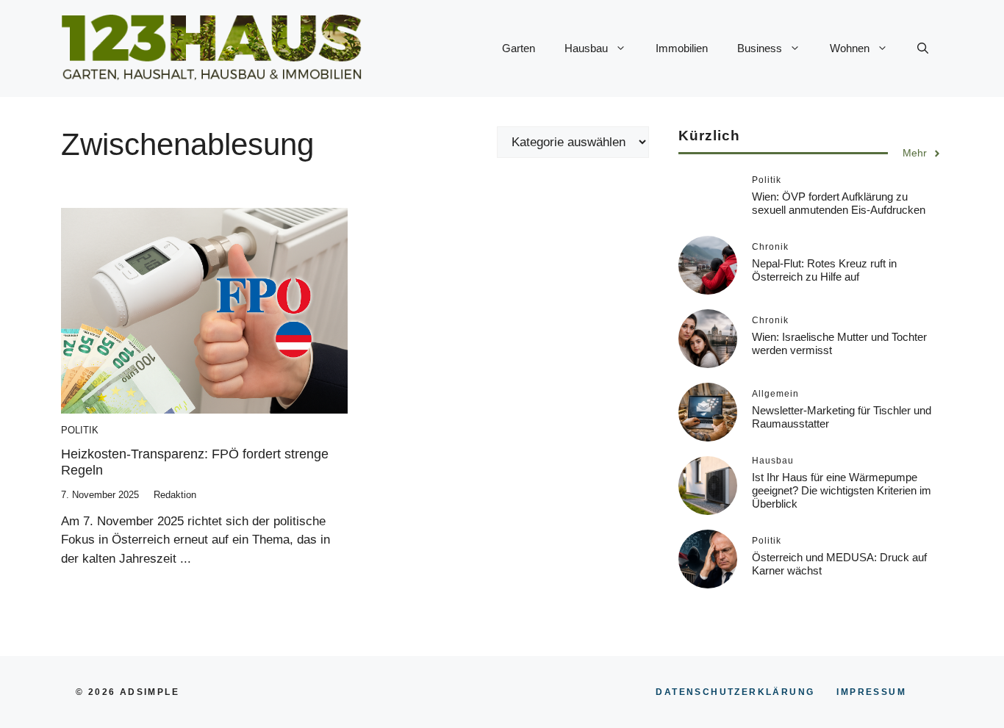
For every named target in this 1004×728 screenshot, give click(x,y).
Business (759, 48)
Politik (79, 430)
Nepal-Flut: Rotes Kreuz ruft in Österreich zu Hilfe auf (824, 270)
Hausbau (586, 48)
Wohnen (849, 48)
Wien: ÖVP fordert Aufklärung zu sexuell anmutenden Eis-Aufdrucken (838, 204)
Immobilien (682, 48)
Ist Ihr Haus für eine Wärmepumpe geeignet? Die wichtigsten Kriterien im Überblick (841, 490)
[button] (923, 48)
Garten (518, 48)
